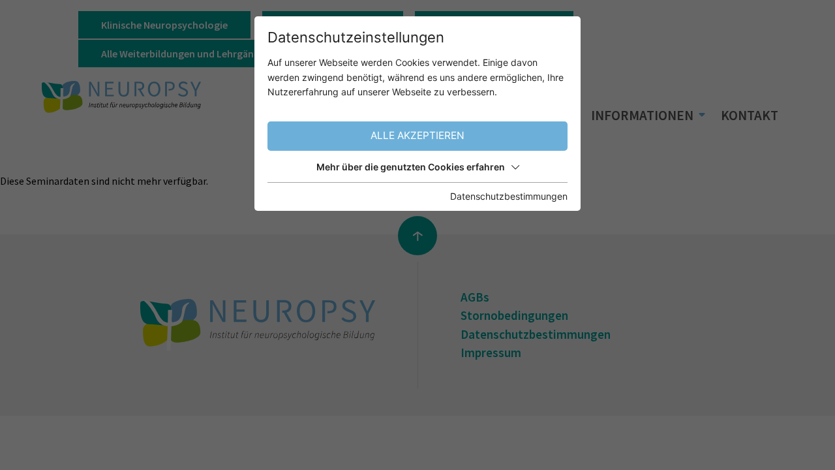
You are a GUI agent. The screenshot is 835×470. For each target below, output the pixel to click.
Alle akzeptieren (417, 135)
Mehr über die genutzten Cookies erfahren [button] (410, 166)
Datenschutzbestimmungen (509, 196)
